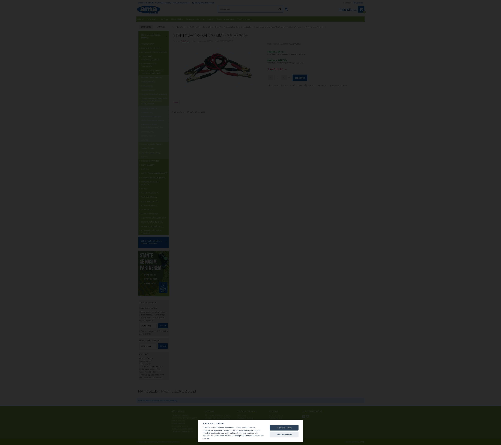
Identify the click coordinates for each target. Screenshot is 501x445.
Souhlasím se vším (284, 428)
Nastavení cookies (284, 434)
